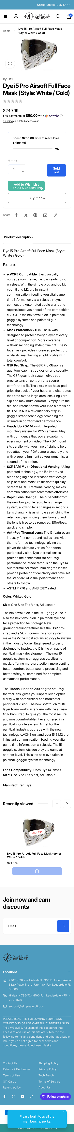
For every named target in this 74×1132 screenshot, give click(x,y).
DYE (8, 79)
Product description (18, 237)
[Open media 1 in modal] (37, 54)
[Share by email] (45, 215)
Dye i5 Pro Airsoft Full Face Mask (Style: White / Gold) (34, 855)
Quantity (13, 160)
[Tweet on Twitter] (26, 215)
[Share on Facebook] (16, 215)
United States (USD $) (51, 4)
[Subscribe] (63, 926)
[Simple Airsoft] (15, 961)
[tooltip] (41, 188)
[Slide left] (56, 804)
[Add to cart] (37, 871)
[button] (37, 1128)
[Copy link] (55, 215)
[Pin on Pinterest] (35, 215)
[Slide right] (67, 804)
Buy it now (37, 198)
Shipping (8, 121)
